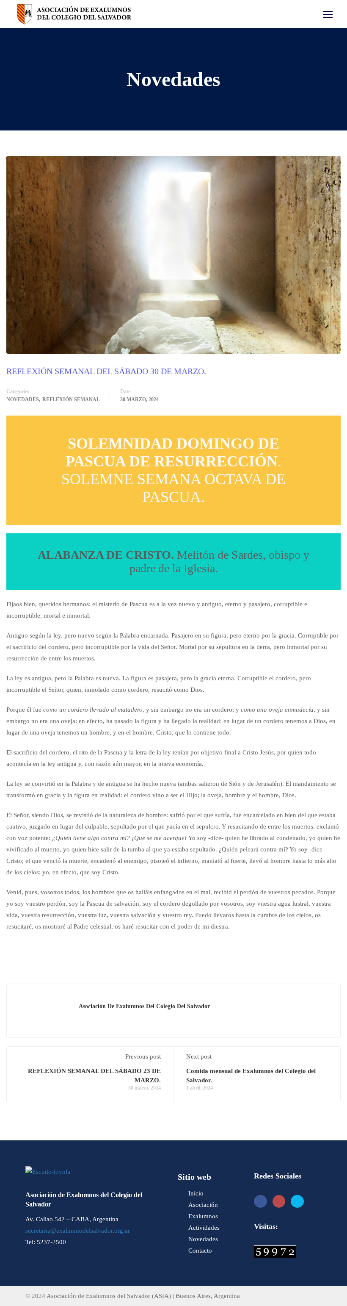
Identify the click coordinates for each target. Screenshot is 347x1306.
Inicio (196, 1193)
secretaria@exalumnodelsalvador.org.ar (77, 1230)
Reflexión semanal (71, 399)
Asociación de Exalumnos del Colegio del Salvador (144, 1006)
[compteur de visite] (275, 1251)
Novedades (22, 399)
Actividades (204, 1227)
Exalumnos (203, 1216)
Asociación (203, 1204)
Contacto (200, 1250)
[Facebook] (260, 1201)
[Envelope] (297, 1201)
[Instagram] (279, 1201)
